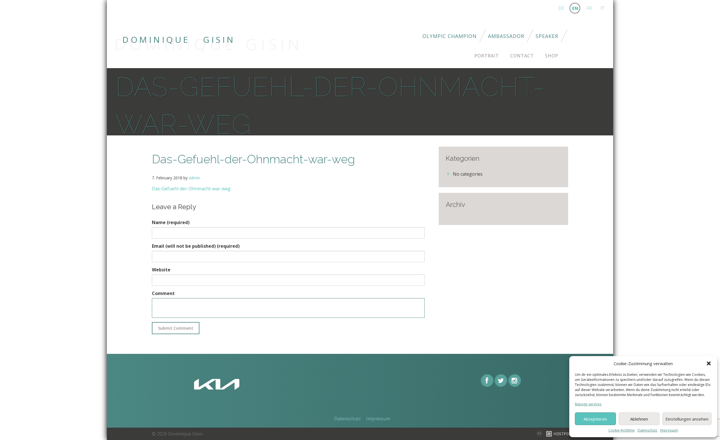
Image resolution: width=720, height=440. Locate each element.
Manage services (588, 404)
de (561, 8)
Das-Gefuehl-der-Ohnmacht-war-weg (191, 189)
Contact (522, 56)
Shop (551, 56)
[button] (709, 363)
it (602, 8)
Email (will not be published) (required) (196, 246)
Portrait (486, 56)
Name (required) (171, 222)
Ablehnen (639, 419)
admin (194, 177)
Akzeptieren (595, 419)
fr (589, 8)
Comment (163, 293)
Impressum (669, 430)
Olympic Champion (449, 36)
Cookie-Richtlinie (621, 430)
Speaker (547, 36)
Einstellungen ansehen (686, 419)
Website (161, 270)
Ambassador (506, 36)
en (575, 8)
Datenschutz (647, 430)
